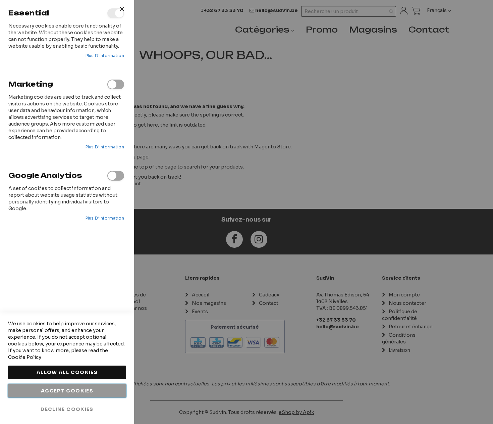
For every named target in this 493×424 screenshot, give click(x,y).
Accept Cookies (67, 391)
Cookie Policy (24, 357)
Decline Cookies (67, 409)
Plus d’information (105, 55)
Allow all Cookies (67, 372)
